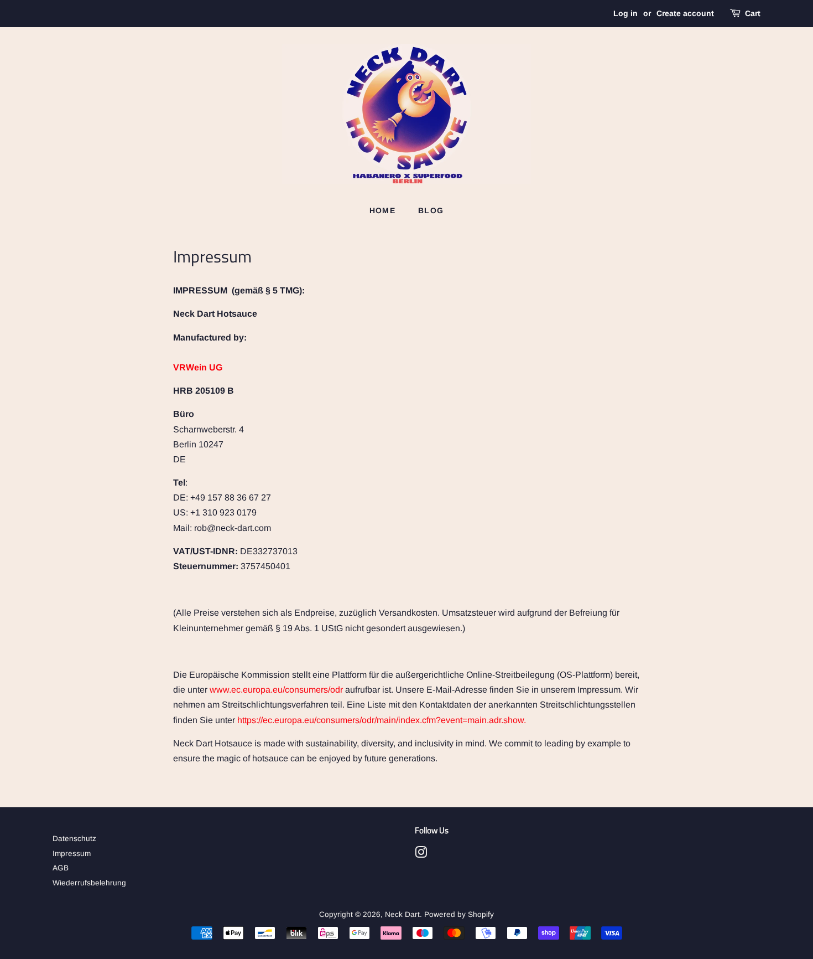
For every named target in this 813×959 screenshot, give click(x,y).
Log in (625, 13)
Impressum (72, 853)
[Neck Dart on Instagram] (421, 854)
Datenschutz (74, 838)
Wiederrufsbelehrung (89, 883)
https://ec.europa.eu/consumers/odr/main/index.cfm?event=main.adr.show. (381, 720)
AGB (61, 868)
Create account (685, 13)
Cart (752, 13)
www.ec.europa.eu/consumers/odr (276, 689)
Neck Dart (402, 914)
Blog (431, 210)
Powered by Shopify (459, 914)
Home (382, 210)
